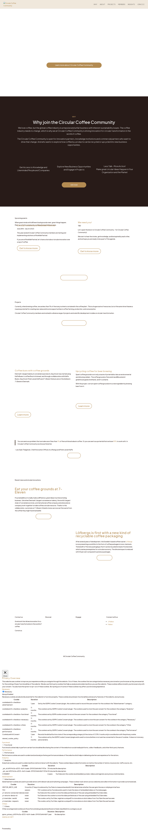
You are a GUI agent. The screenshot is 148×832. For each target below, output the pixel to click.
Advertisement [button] (7, 777)
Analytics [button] (5, 758)
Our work (48, 624)
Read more (43, 516)
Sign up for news (81, 624)
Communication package (85, 629)
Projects (111, 4)
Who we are (49, 621)
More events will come (74, 277)
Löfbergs (129, 542)
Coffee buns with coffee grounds (32, 370)
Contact (79, 626)
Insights (131, 4)
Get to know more (28, 248)
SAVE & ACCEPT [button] (8, 817)
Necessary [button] (6, 689)
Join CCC (141, 4)
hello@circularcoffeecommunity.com (28, 633)
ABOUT (102, 4)
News (47, 626)
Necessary (8, 692)
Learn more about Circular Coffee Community (74, 65)
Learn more (23, 414)
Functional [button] (6, 742)
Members (121, 4)
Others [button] (4, 804)
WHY (95, 4)
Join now (74, 185)
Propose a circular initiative (85, 621)
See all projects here (74, 323)
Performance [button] (7, 750)
